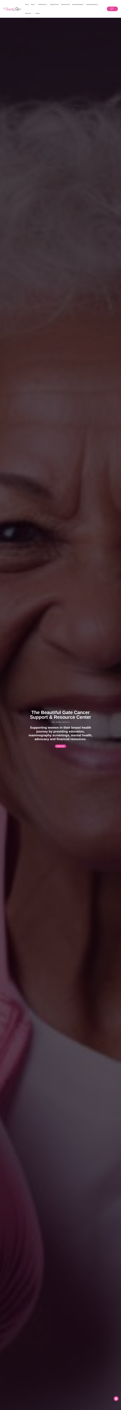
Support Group (54, 4)
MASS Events (42, 4)
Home (27, 4)
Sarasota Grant (65, 4)
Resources (28, 13)
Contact (37, 13)
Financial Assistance (77, 4)
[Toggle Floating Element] (116, 1398)
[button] (35, 4)
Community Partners (91, 4)
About (32, 4)
